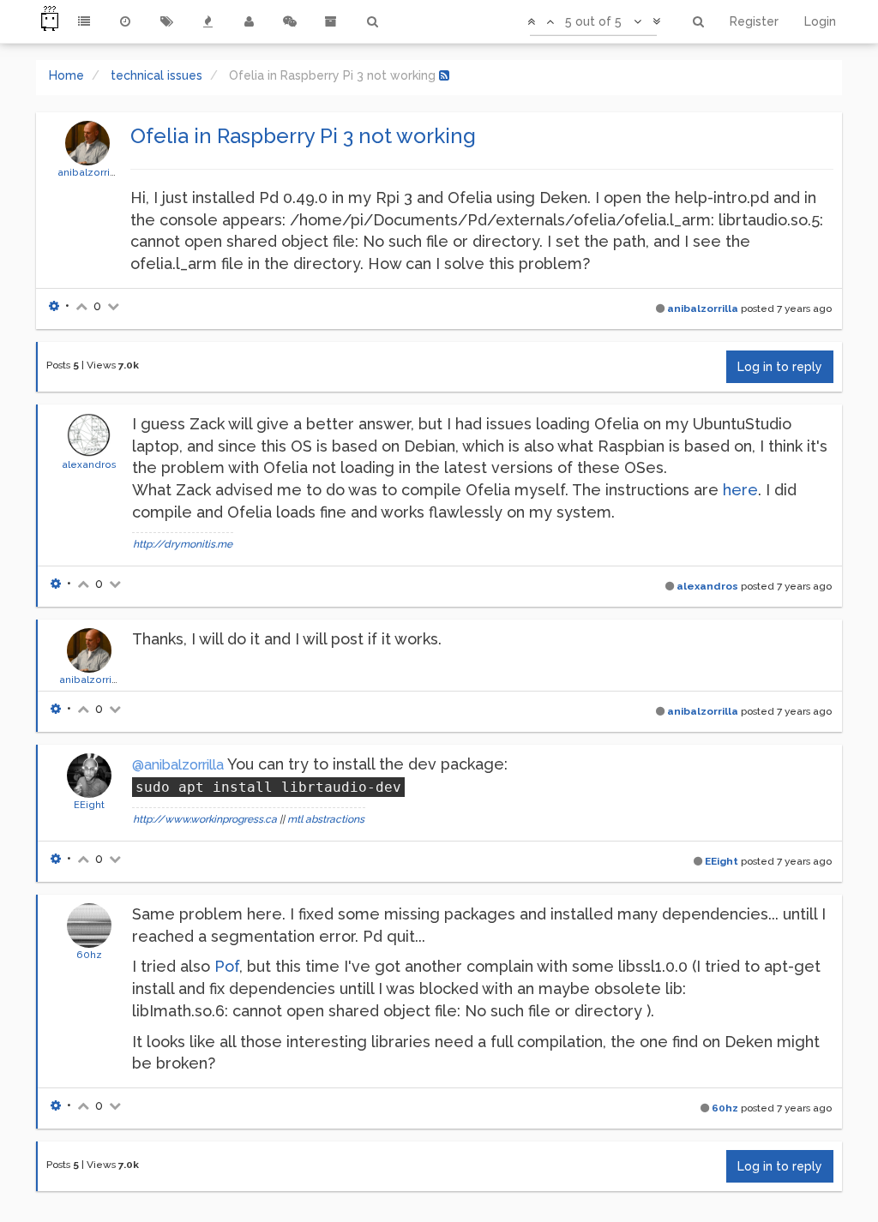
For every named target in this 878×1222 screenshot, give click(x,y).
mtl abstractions (325, 819)
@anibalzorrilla (178, 765)
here (740, 490)
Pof (226, 966)
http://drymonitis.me (182, 544)
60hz (89, 955)
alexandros (89, 464)
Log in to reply (779, 367)
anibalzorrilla (89, 172)
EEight (89, 805)
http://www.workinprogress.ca (205, 819)
